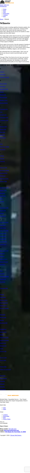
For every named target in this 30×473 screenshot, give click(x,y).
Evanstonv (2, 149)
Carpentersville (4, 109)
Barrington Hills (4, 89)
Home (4, 9)
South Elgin (3, 343)
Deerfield (2, 135)
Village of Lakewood (5, 369)
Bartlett (2, 92)
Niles (1, 271)
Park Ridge (3, 297)
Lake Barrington (4, 222)
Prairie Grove (3, 305)
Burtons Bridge (4, 103)
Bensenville (3, 94)
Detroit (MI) (3, 129)
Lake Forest (3, 228)
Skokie (2, 334)
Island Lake (3, 196)
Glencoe (2, 158)
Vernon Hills (3, 366)
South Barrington (4, 340)
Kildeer (2, 213)
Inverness (2, 193)
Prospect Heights (4, 308)
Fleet (4, 12)
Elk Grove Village (4, 146)
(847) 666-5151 (5, 5)
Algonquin (2, 74)
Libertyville (3, 236)
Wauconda (2, 375)
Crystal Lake (3, 114)
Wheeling (2, 381)
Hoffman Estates (4, 178)
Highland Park (3, 173)
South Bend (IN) (4, 337)
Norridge (2, 273)
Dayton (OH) (3, 126)
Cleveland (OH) (4, 117)
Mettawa (2, 256)
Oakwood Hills (4, 288)
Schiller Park (3, 332)
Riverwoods (3, 317)
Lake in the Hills (4, 230)
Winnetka (2, 386)
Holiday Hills (3, 181)
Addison (2, 71)
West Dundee (3, 378)
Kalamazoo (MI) (4, 208)
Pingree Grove (3, 300)
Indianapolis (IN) (4, 187)
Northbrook (3, 279)
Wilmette (2, 384)
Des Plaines (3, 137)
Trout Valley (3, 360)
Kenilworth (3, 210)
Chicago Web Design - (16, 435)
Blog (4, 16)
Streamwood (3, 345)
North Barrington (4, 276)
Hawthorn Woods (4, 170)
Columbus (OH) (4, 120)
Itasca (1, 198)
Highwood (2, 176)
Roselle (2, 320)
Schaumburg (3, 329)
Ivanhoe (2, 201)
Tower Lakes (3, 357)
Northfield (2, 282)
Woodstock (3, 389)
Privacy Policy (7, 419)
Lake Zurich (3, 233)
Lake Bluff (3, 225)
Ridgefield (2, 314)
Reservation (6, 13)
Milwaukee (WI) (4, 250)
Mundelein (2, 264)
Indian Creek (3, 190)
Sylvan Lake (3, 351)
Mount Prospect (4, 262)
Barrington (2, 86)
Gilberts (2, 156)
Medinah (2, 253)
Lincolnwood (3, 241)
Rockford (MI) (3, 323)
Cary (1, 112)
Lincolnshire (3, 239)
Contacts (5, 15)
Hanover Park (3, 167)
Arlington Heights (4, 77)
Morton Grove (3, 259)
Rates (4, 10)
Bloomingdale (3, 97)
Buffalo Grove (3, 100)
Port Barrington (4, 302)
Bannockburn (3, 83)
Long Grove (3, 244)
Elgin (1, 144)
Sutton (1, 348)
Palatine (2, 294)
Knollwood (3, 216)
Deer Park (2, 132)
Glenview (2, 161)
